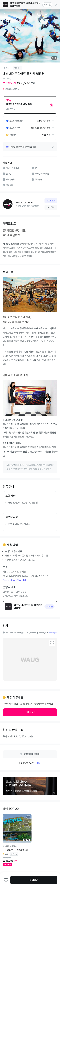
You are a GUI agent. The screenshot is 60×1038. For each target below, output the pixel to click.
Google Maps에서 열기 (14, 580)
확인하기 (32, 712)
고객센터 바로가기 (32, 754)
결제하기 (33, 880)
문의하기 (51, 207)
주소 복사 (52, 632)
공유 (47, 14)
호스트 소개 (50, 200)
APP (46, 4)
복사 (38, 763)
